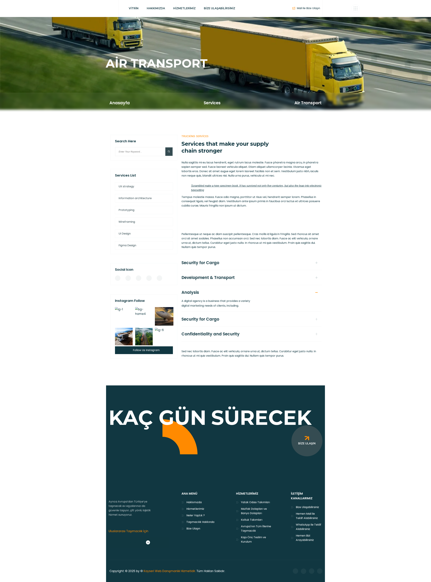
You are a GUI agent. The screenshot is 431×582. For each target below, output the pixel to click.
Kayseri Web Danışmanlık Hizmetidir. (170, 571)
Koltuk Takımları (251, 520)
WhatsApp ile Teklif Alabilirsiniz (308, 527)
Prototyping (126, 210)
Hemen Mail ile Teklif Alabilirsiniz (307, 516)
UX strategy (126, 186)
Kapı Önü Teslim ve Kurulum (253, 539)
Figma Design (127, 245)
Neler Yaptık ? (195, 515)
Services (212, 103)
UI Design (125, 233)
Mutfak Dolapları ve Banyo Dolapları (254, 511)
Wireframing (127, 222)
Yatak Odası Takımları (255, 502)
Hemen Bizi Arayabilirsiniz (305, 538)
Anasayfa (119, 103)
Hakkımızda (194, 502)
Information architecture (135, 198)
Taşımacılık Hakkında (200, 522)
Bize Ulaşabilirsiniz (307, 507)
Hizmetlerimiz (195, 509)
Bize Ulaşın (193, 528)
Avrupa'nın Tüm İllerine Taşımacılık (256, 528)
